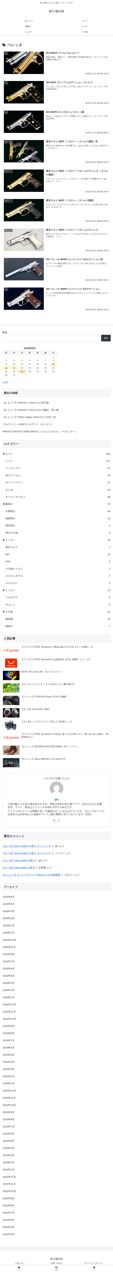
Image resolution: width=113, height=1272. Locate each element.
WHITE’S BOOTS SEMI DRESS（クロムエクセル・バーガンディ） (40, 431)
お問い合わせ (56, 1263)
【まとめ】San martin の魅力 (18, 860)
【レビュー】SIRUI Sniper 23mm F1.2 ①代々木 (29, 417)
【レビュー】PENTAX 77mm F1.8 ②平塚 (26, 402)
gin (56, 799)
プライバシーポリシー (93, 1263)
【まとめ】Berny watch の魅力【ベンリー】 (26, 846)
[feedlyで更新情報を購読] (54, 820)
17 (14, 368)
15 (53, 364)
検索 (4, 332)
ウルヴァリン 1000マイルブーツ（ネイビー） (28, 424)
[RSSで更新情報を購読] (59, 820)
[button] (104, 711)
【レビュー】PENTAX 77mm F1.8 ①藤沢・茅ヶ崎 (31, 410)
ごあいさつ (19, 1263)
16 (6, 368)
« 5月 (5, 382)
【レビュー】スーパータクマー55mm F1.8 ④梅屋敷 (31, 874)
